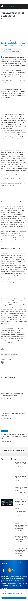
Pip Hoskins (8, 49)
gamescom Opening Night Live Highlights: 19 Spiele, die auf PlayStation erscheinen (20, 476)
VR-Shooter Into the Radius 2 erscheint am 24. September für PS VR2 (21, 489)
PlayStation (9, 6)
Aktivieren (14, 597)
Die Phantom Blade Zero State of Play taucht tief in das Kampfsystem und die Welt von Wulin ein (14, 436)
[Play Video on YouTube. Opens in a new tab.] (10, 504)
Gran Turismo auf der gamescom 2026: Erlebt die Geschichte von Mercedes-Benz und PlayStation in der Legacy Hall (20, 502)
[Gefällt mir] (10, 398)
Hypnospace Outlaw (5, 354)
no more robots (14, 354)
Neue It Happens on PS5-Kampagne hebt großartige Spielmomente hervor (12, 394)
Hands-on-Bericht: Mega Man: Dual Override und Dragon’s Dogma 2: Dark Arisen (21, 538)
